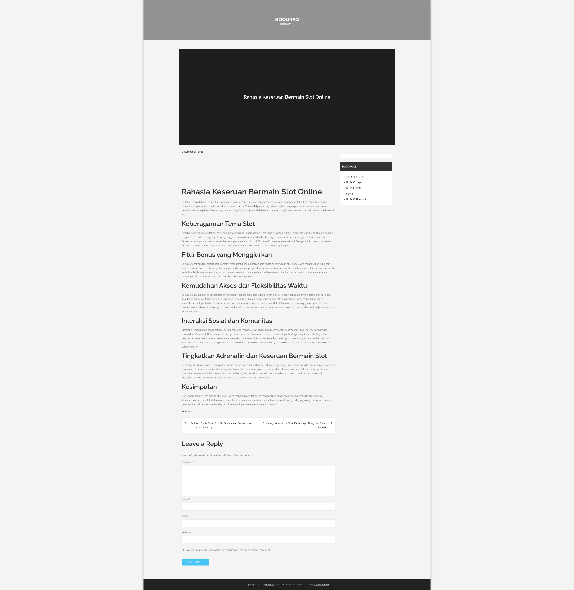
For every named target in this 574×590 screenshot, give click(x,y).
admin (188, 411)
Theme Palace (321, 584)
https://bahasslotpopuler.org (253, 206)
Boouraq (287, 19)
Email (186, 515)
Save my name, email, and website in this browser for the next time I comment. (228, 550)
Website (186, 532)
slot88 (349, 193)
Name (186, 499)
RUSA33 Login (354, 182)
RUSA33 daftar (354, 187)
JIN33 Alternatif (354, 176)
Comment (188, 462)
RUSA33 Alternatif (356, 199)
